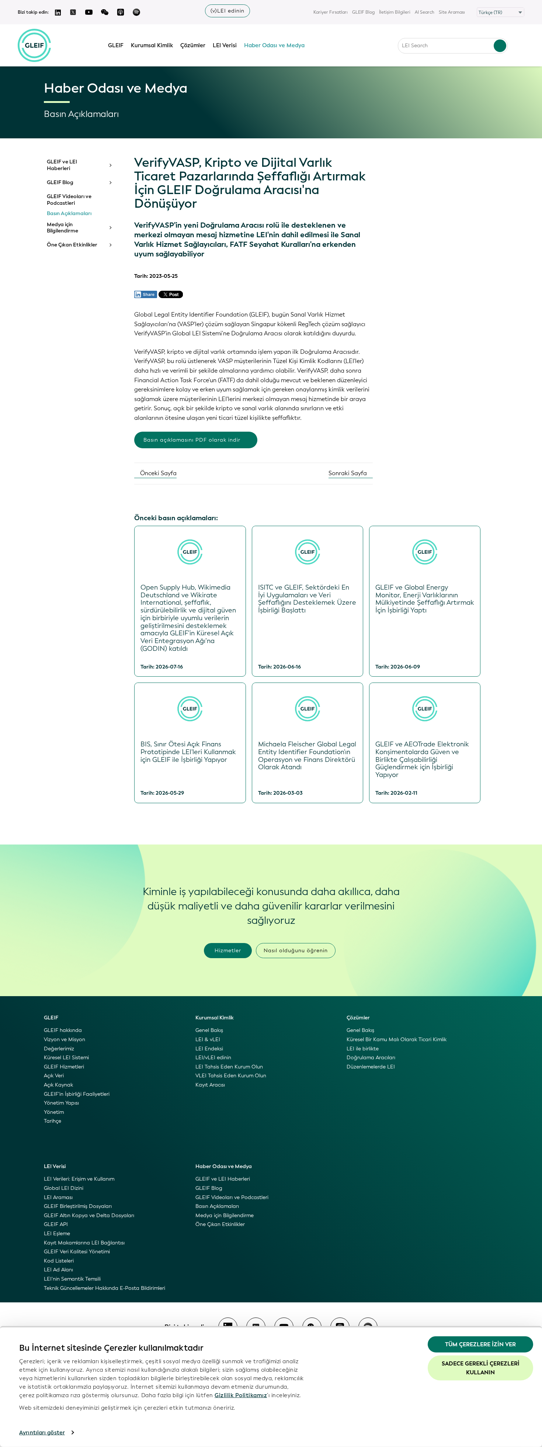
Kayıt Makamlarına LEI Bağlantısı (84, 1242)
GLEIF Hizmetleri (64, 1066)
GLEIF (116, 45)
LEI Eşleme (57, 1233)
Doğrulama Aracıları (371, 1057)
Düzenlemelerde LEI (371, 1066)
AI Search (424, 12)
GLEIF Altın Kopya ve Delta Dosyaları (89, 1215)
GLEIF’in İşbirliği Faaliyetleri (77, 1094)
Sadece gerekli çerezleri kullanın (481, 1368)
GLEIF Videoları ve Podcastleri (69, 199)
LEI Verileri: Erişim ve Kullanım (79, 1178)
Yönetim (54, 1112)
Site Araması (452, 12)
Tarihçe (52, 1121)
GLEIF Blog (363, 12)
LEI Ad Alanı (58, 1269)
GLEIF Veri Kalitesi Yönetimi (77, 1251)
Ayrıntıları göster (42, 1432)
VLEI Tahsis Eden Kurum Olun (230, 1075)
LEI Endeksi (209, 1048)
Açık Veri (54, 1075)
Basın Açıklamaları (69, 213)
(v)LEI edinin (227, 10)
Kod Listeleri (59, 1260)
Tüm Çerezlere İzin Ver (480, 1344)
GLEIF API (56, 1224)
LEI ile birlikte (363, 1048)
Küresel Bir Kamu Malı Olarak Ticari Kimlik (397, 1039)
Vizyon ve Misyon (64, 1039)
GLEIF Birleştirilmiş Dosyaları (78, 1206)
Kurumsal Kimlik (152, 45)
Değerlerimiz (59, 1048)
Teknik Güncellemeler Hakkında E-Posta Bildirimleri (104, 1288)
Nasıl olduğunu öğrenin (296, 950)
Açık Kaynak (58, 1084)
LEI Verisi (225, 45)
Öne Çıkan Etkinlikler (72, 245)
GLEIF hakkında (63, 1030)
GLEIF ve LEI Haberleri (62, 165)
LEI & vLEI (207, 1039)
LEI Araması (58, 1197)
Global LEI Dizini (63, 1188)
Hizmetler (228, 950)
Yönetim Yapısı (61, 1102)
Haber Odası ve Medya (274, 45)
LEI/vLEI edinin (213, 1057)
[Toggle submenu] (110, 165)
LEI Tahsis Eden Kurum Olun (229, 1066)
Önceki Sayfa (158, 473)
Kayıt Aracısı (210, 1084)
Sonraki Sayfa (348, 473)
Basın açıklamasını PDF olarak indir (191, 439)
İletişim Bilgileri (394, 12)
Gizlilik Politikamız (241, 1395)
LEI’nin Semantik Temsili (72, 1278)
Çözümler (192, 45)
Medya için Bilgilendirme (62, 227)
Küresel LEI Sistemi (66, 1057)
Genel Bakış (209, 1030)
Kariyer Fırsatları (330, 12)
